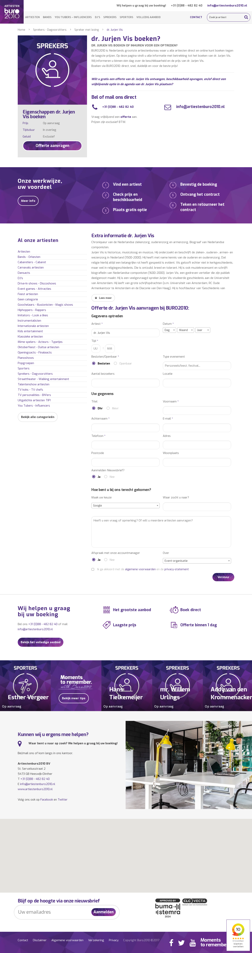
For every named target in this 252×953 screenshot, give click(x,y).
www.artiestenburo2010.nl (35, 789)
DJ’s (97, 17)
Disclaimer (40, 940)
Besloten (104, 363)
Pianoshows (26, 358)
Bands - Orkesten (29, 257)
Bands (47, 17)
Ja (99, 477)
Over (166, 553)
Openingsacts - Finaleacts (35, 352)
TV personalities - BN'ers (34, 395)
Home (21, 30)
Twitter (63, 800)
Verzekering (96, 940)
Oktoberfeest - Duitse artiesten (38, 347)
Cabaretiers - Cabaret (32, 262)
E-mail (168, 419)
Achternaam (100, 419)
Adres (167, 436)
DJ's (20, 278)
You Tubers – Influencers (73, 17)
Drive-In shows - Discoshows (37, 283)
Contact (196, 17)
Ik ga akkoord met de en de (143, 569)
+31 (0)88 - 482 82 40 (186, 5)
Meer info (28, 201)
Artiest (97, 324)
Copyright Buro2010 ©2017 (141, 940)
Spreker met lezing (86, 30)
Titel (94, 401)
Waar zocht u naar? (176, 497)
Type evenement (174, 357)
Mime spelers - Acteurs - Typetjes (40, 342)
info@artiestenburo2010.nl (227, 5)
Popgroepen (26, 363)
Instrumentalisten (29, 321)
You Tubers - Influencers (34, 406)
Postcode (97, 453)
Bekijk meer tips (73, 698)
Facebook (46, 800)
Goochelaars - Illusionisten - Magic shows (45, 305)
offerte (125, 117)
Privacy (114, 940)
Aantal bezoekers (103, 374)
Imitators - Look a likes (33, 315)
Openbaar (125, 363)
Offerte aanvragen (52, 145)
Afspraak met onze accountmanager (115, 553)
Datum (168, 324)
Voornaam (171, 401)
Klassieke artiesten (30, 337)
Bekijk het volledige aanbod (40, 642)
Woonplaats (171, 453)
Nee (112, 477)
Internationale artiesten (33, 326)
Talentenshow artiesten (33, 384)
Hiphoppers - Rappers (32, 310)
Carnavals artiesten (31, 267)
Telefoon (98, 436)
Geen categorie (28, 299)
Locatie (167, 374)
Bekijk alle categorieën (37, 417)
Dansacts (24, 273)
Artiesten (32, 17)
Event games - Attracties (34, 289)
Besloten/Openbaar (105, 357)
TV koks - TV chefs (30, 390)
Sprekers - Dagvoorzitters (50, 30)
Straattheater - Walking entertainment (43, 379)
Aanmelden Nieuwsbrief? (107, 470)
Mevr (115, 408)
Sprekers (110, 17)
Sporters (126, 17)
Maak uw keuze (101, 497)
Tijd (94, 341)
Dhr (100, 408)
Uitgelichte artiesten (34, 400)
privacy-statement (176, 569)
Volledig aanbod (148, 17)
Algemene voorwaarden (67, 940)
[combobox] (169, 330)
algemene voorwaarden (140, 569)
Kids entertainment (30, 331)
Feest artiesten (28, 294)
